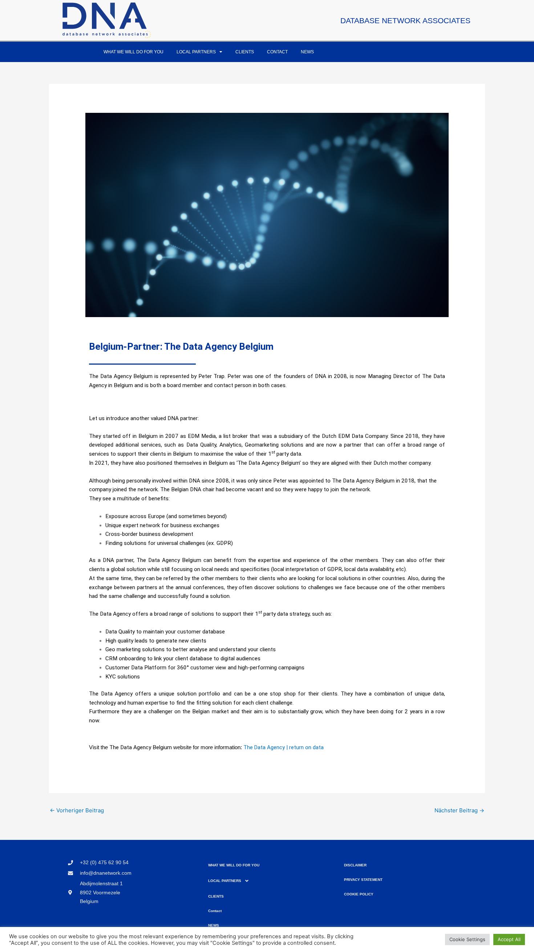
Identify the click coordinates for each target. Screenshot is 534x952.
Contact (277, 51)
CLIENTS (244, 51)
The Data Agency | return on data (283, 747)
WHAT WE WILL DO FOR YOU (133, 51)
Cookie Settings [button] (467, 939)
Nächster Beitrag (459, 810)
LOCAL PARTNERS (196, 51)
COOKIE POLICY (358, 894)
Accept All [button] (509, 939)
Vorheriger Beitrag (77, 810)
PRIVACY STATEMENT (363, 880)
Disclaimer (355, 865)
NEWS (307, 51)
